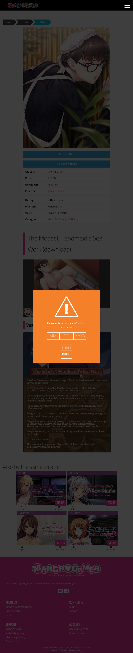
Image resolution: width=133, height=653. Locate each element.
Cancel (66, 354)
